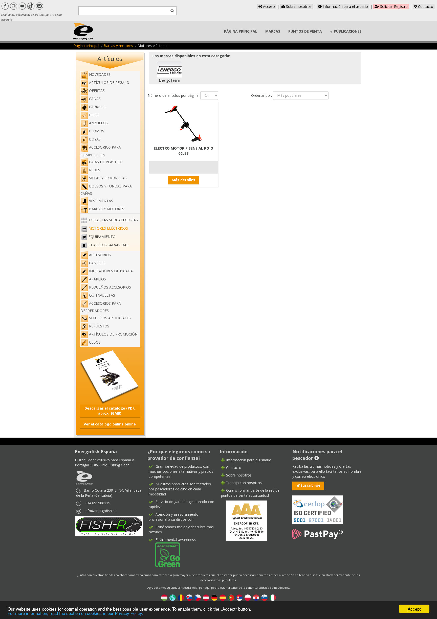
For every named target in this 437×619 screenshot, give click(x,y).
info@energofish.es (100, 510)
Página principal (86, 45)
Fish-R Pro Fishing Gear (110, 465)
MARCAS (272, 31)
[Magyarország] (164, 597)
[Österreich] (206, 597)
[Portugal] (231, 597)
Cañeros (97, 262)
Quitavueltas (102, 295)
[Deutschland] (214, 597)
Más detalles (183, 179)
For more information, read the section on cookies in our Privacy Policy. (75, 613)
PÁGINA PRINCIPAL (240, 31)
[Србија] (239, 597)
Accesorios (100, 254)
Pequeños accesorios (110, 287)
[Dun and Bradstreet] (243, 520)
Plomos (96, 131)
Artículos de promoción (113, 334)
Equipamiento (102, 236)
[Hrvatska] (256, 597)
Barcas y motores (118, 45)
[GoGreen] (164, 554)
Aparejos (97, 279)
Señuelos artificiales (110, 318)
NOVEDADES (100, 74)
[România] (181, 597)
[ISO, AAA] (317, 506)
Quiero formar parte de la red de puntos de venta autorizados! (250, 493)
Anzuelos (98, 123)
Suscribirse (310, 485)
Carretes (97, 106)
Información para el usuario (345, 6)
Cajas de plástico (106, 161)
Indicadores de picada (111, 271)
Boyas (95, 139)
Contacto (425, 6)
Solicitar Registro (393, 6)
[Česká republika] (197, 597)
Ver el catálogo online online (110, 424)
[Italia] (272, 597)
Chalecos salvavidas (108, 245)
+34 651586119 (97, 503)
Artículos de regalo (109, 82)
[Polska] (247, 597)
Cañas (95, 98)
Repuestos (99, 326)
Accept (414, 609)
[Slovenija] (264, 597)
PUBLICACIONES (348, 31)
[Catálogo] (110, 376)
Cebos (95, 342)
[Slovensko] (189, 597)
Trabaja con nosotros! (244, 482)
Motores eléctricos (108, 228)
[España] (222, 597)
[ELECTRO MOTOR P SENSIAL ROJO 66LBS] (184, 123)
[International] (172, 597)
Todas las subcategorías (113, 220)
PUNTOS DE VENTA (305, 31)
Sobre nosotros (298, 6)
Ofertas (97, 90)
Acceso (268, 6)
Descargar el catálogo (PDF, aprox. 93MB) (109, 411)
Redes (94, 170)
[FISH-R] (109, 525)
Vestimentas (101, 200)
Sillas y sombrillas (108, 178)
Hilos (94, 114)
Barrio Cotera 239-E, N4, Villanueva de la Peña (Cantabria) (108, 493)
